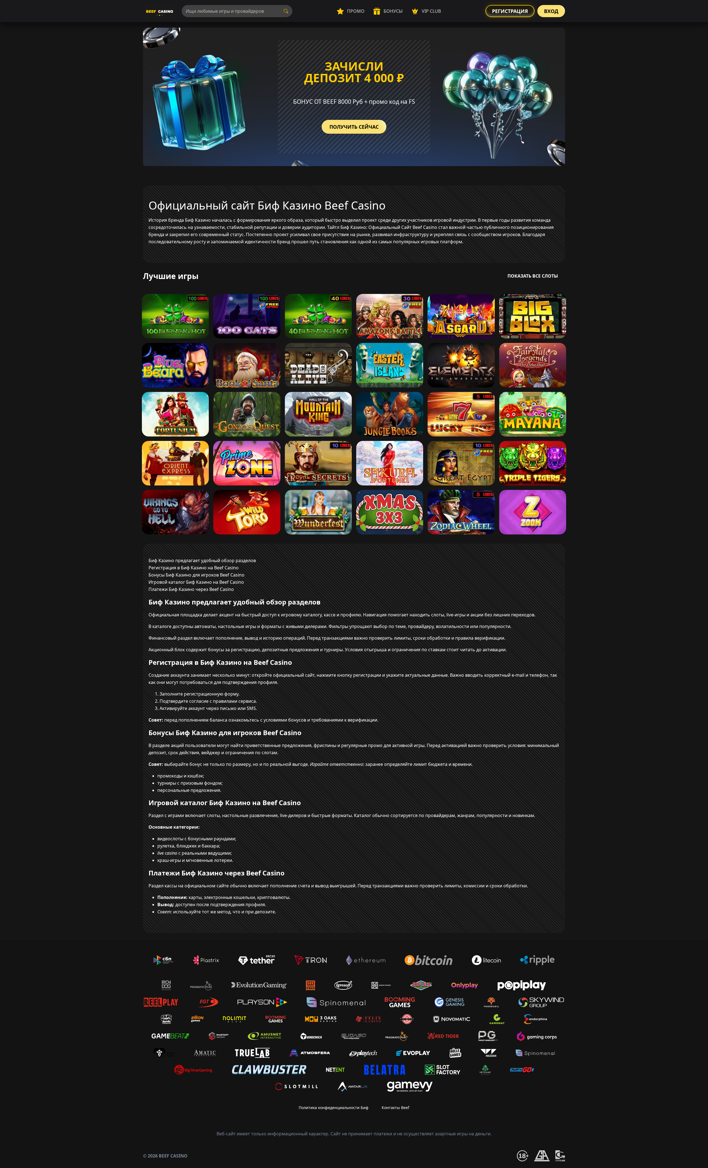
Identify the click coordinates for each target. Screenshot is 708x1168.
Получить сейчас (354, 126)
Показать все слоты (532, 276)
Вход (551, 11)
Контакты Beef (395, 1107)
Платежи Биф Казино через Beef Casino (191, 589)
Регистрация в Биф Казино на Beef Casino (194, 568)
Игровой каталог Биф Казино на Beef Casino (196, 582)
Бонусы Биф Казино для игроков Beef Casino (196, 575)
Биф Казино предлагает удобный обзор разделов (202, 560)
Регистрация (510, 11)
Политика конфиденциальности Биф (333, 1107)
